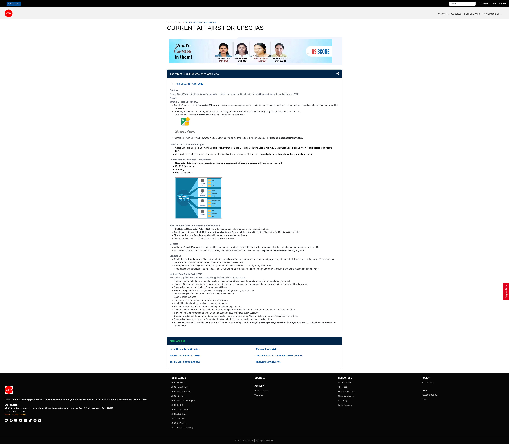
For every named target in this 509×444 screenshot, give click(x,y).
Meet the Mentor (261, 390)
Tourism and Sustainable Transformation (279, 355)
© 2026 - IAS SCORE (244, 441)
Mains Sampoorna (346, 396)
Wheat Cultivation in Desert (185, 355)
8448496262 (483, 4)
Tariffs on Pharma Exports (185, 361)
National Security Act (268, 361)
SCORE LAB (456, 14)
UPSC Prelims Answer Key (182, 427)
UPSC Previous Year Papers (183, 400)
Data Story (342, 400)
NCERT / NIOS (344, 382)
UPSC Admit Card (178, 414)
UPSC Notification (178, 423)
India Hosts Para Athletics (185, 349)
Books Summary (345, 405)
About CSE (342, 387)
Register (502, 4)
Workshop (258, 395)
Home (169, 22)
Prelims (178, 22)
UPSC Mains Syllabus (180, 387)
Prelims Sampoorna (346, 391)
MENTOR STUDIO (472, 14)
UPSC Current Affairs (180, 409)
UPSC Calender (177, 418)
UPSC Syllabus (177, 382)
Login (494, 4)
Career (425, 399)
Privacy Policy (427, 382)
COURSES (442, 14)
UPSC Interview (177, 396)
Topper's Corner (491, 14)
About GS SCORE (429, 395)
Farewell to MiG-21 (267, 349)
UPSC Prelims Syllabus (181, 391)
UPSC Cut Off (177, 405)
